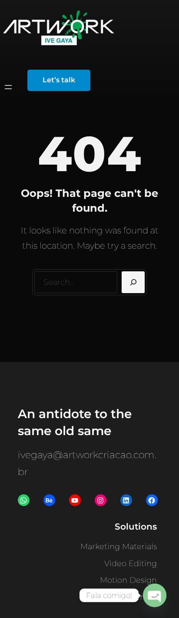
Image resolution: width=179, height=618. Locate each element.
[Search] (133, 282)
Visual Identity (130, 597)
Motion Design (128, 580)
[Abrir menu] (8, 87)
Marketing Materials (118, 546)
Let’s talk (59, 80)
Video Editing (130, 563)
